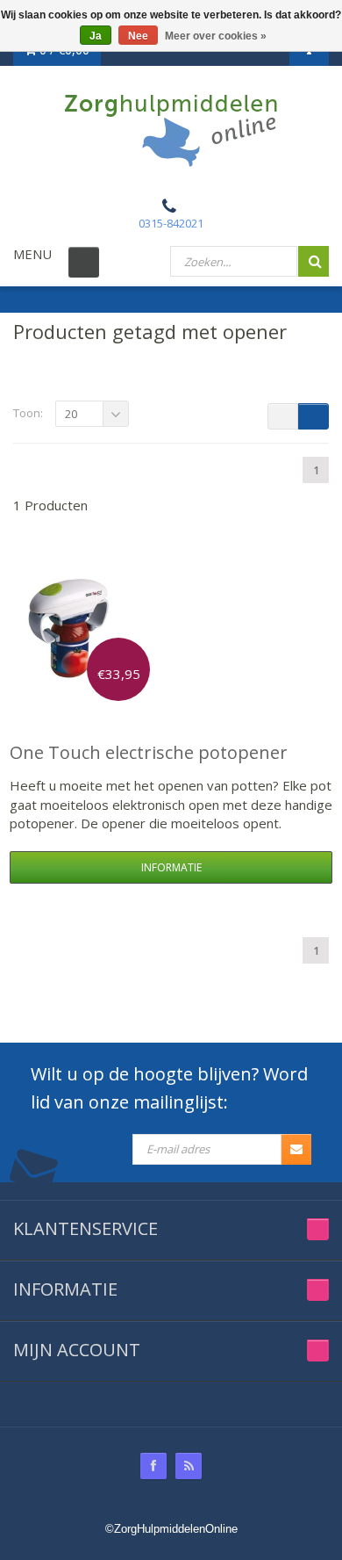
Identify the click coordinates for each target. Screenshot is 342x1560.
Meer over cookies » (216, 36)
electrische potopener (149, 752)
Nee (138, 36)
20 (71, 414)
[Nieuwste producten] (188, 1466)
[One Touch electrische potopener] (75, 626)
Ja (95, 36)
